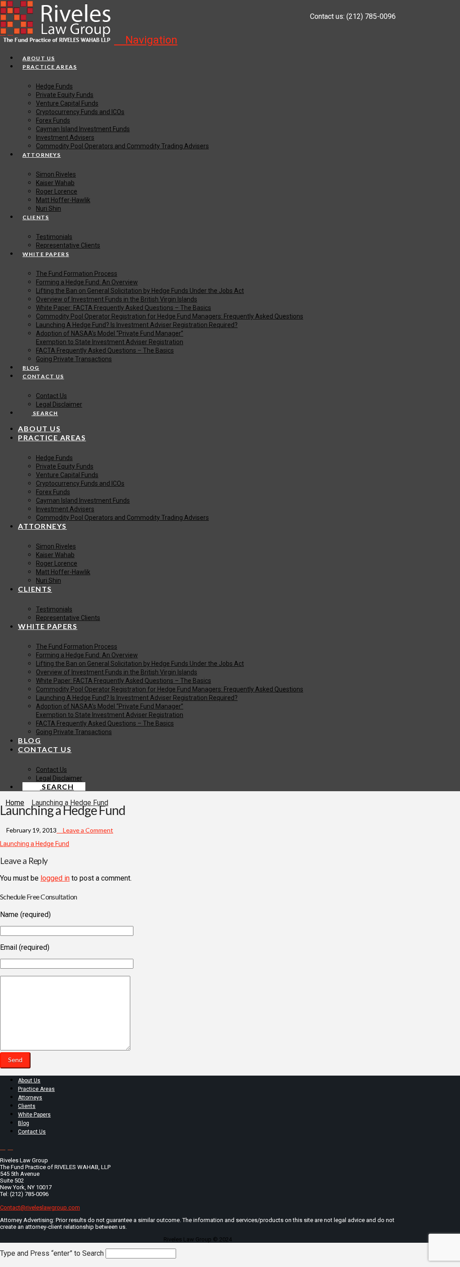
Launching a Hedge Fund (34, 843)
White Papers (34, 1115)
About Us (29, 1080)
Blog (23, 1123)
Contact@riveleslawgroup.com (40, 1207)
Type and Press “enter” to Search (52, 1253)
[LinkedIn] (10, 32)
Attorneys (30, 1097)
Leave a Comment (87, 830)
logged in (55, 878)
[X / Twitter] (2, 32)
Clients (26, 1106)
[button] (145, 40)
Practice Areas (36, 1089)
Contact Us (32, 1132)
